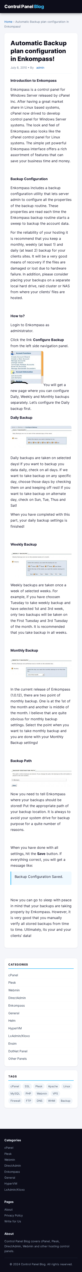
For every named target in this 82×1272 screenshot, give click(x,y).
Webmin (14, 990)
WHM (51, 1100)
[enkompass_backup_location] (41, 788)
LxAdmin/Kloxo (19, 1036)
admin (40, 67)
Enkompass (16, 1005)
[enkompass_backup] (26, 385)
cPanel (13, 975)
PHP (28, 1093)
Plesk (12, 982)
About (8, 1209)
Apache (53, 1086)
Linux (66, 1086)
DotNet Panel (17, 1051)
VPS (55, 1093)
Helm (12, 1020)
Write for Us (12, 1221)
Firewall (15, 1100)
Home (8, 21)
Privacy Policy (13, 1215)
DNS (39, 1100)
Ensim (12, 1043)
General (13, 1013)
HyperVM (15, 1028)
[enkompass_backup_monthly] (41, 680)
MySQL (15, 1093)
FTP (28, 1100)
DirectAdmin (17, 998)
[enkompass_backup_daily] (41, 449)
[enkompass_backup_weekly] (41, 579)
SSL (27, 1086)
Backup (65, 1100)
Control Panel (24, 6)
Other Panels (17, 1058)
